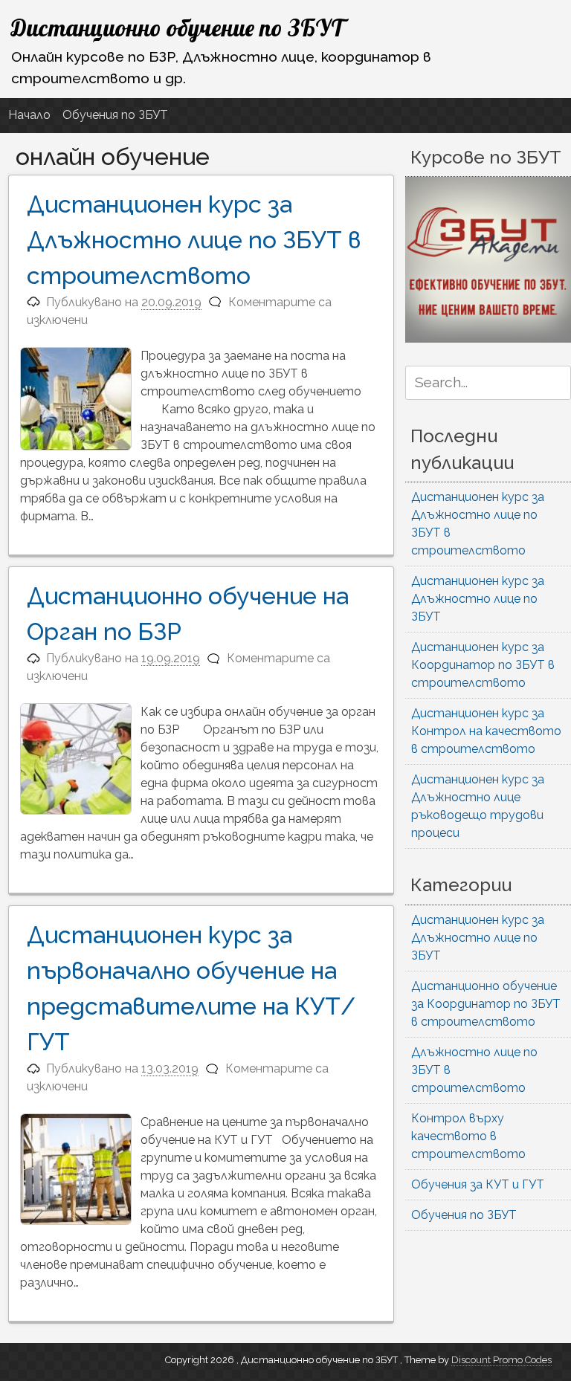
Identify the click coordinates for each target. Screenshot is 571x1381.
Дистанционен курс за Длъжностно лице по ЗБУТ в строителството (194, 239)
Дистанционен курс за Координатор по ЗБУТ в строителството (483, 665)
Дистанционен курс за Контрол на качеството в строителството (486, 731)
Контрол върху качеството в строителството (468, 1136)
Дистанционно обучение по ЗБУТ (177, 27)
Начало (29, 115)
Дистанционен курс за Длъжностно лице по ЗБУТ (477, 599)
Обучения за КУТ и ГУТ (477, 1184)
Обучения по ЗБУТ (115, 115)
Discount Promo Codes (501, 1359)
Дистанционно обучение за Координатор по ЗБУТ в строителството (486, 1004)
